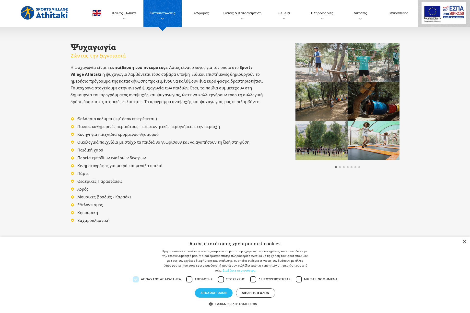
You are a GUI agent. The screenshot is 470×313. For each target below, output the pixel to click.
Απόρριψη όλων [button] (255, 293)
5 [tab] (351, 167)
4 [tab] (348, 167)
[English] (97, 15)
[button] (235, 304)
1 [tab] (336, 167)
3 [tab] (344, 167)
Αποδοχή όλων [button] (213, 293)
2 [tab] (340, 167)
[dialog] (235, 275)
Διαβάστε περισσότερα (239, 270)
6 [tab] (355, 167)
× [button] (464, 242)
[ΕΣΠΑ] (444, 14)
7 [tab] (359, 167)
